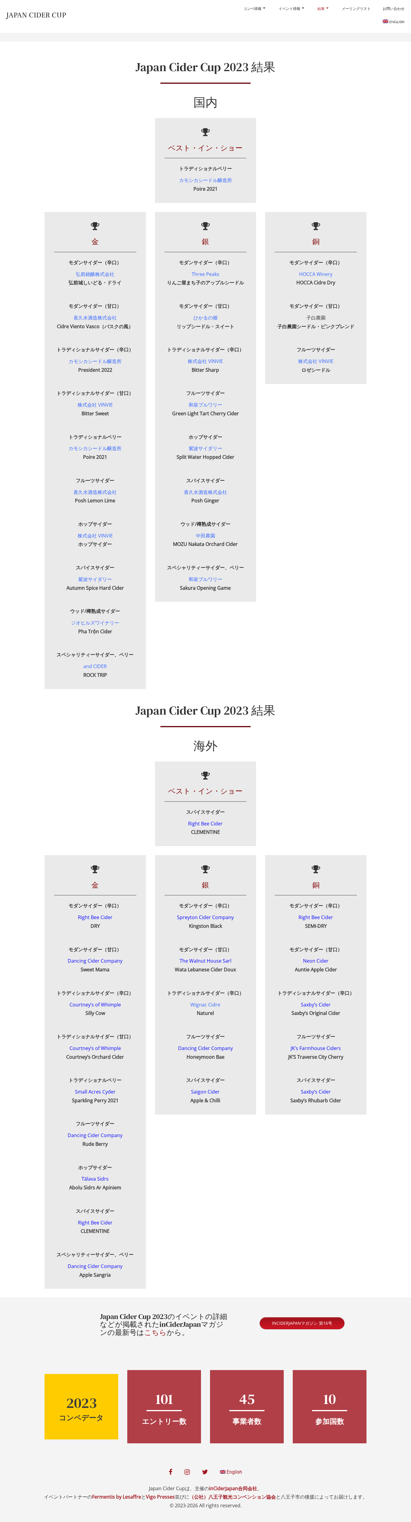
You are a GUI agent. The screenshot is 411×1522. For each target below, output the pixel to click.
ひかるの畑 (205, 317)
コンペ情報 (252, 8)
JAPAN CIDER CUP (36, 15)
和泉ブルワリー (205, 404)
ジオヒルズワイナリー (95, 622)
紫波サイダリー (95, 579)
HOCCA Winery (315, 274)
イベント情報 (289, 8)
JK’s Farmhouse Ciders (316, 1048)
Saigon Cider (205, 1091)
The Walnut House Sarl (205, 961)
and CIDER (95, 666)
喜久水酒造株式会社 (95, 492)
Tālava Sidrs (95, 1179)
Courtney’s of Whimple (95, 1004)
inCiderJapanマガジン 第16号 (302, 1323)
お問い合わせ (393, 8)
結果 (321, 8)
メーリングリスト (356, 8)
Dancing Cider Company (95, 1135)
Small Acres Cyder (95, 1091)
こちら (155, 1332)
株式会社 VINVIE (205, 361)
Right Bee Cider (95, 917)
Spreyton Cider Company (205, 917)
